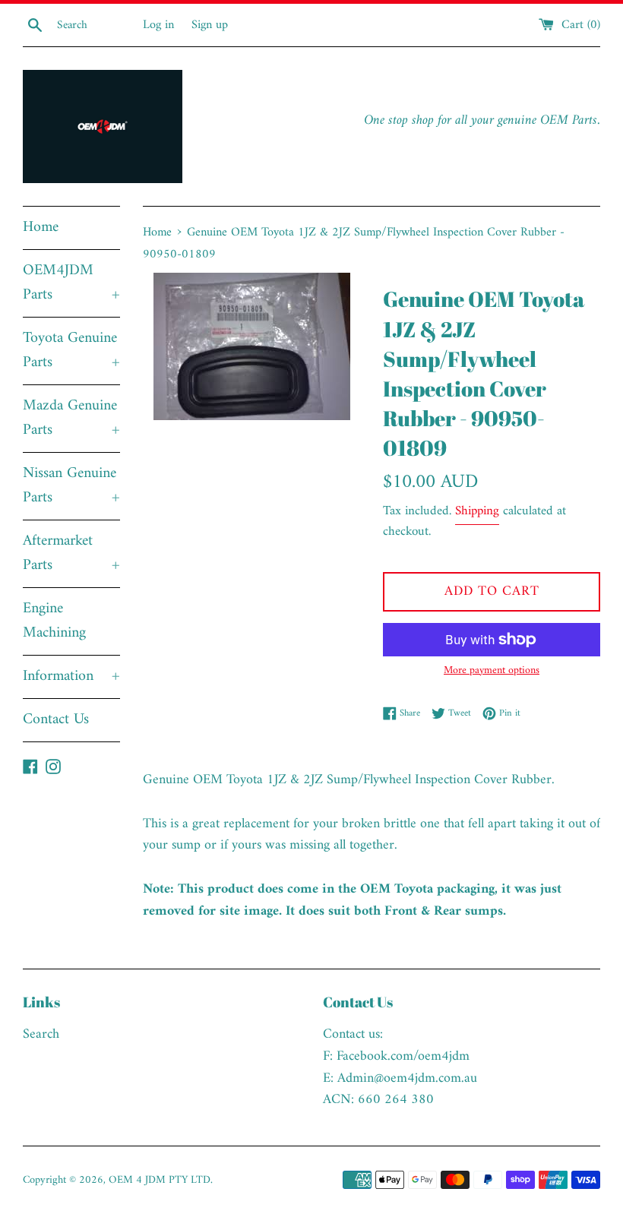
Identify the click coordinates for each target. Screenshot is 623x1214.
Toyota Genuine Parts (71, 350)
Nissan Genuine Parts (71, 485)
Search (41, 1034)
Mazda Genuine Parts (71, 418)
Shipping (477, 511)
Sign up (209, 25)
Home (41, 227)
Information (71, 676)
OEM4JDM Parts (71, 283)
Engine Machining (54, 621)
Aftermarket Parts (71, 553)
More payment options (491, 670)
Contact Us (56, 720)
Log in (158, 25)
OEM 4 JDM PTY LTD (159, 1180)
